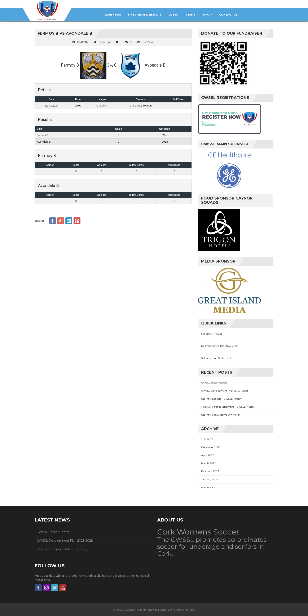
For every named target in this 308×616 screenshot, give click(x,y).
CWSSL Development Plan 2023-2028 (224, 390)
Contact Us (228, 14)
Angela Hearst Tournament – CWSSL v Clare (228, 406)
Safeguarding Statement (216, 358)
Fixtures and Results (144, 14)
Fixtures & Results (211, 333)
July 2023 (207, 439)
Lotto (173, 14)
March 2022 (208, 463)
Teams (190, 14)
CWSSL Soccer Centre (214, 382)
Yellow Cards (136, 165)
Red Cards (174, 165)
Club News (112, 14)
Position (49, 165)
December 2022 (211, 447)
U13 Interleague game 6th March (221, 414)
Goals (75, 165)
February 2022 (210, 471)
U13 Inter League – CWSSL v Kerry (221, 398)
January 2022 (209, 479)
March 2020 (208, 487)
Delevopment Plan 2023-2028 (219, 345)
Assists (101, 165)
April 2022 (207, 455)
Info (206, 14)
